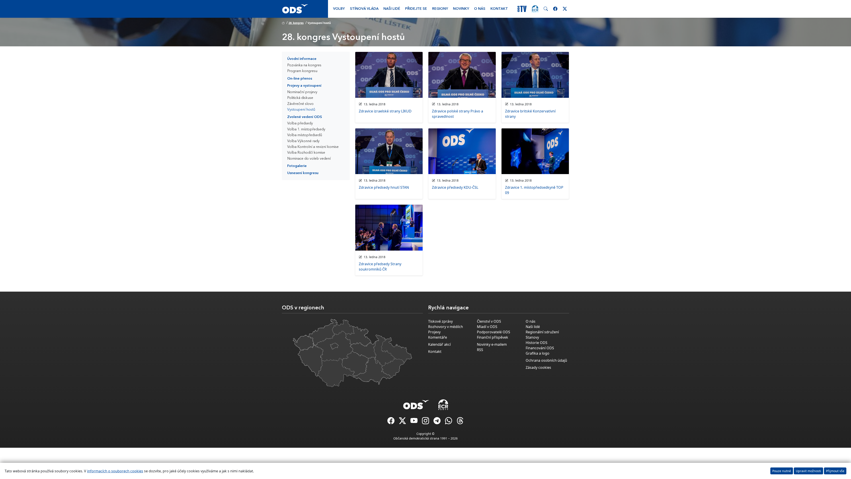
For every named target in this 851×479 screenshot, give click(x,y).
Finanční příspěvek (492, 337)
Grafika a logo (537, 353)
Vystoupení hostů (301, 110)
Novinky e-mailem (492, 344)
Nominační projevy (302, 92)
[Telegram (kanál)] (437, 422)
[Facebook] (391, 422)
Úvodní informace (301, 59)
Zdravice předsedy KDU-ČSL (455, 187)
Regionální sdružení (542, 332)
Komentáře (437, 337)
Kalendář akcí (439, 344)
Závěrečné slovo (300, 104)
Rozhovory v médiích (445, 326)
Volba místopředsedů (304, 135)
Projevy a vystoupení (304, 86)
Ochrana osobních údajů (546, 360)
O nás (479, 9)
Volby (339, 9)
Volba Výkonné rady (303, 141)
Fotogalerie (297, 166)
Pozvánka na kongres (304, 65)
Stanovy (532, 337)
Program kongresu (302, 71)
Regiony (440, 9)
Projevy (434, 332)
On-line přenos (299, 78)
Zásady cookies (538, 367)
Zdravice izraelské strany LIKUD (385, 111)
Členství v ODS (489, 321)
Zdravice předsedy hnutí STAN (384, 187)
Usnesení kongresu (302, 173)
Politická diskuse (300, 98)
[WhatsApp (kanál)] (449, 422)
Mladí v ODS (487, 326)
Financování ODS (540, 348)
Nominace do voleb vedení (309, 159)
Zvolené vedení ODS (304, 117)
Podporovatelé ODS (493, 332)
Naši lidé (391, 9)
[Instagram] (426, 422)
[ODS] (416, 403)
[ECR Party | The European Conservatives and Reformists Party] (535, 9)
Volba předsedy (300, 123)
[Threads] (460, 422)
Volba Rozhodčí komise (306, 153)
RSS (480, 349)
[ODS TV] (414, 422)
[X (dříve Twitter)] (403, 422)
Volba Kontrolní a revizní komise (313, 147)
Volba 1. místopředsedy (306, 129)
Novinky (461, 9)
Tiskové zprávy (440, 321)
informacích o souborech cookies (115, 471)
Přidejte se (416, 9)
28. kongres (296, 23)
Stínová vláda (364, 9)
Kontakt (499, 9)
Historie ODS (536, 342)
